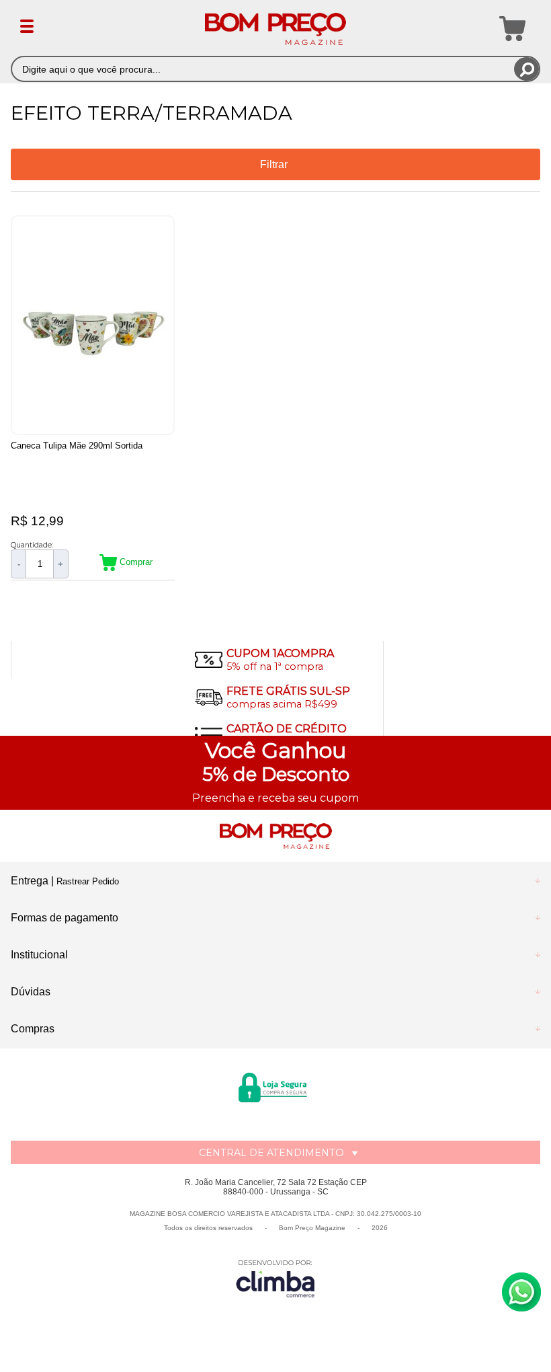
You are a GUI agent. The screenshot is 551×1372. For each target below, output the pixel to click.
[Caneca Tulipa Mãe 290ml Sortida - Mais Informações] (92, 325)
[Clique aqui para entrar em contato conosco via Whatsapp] (521, 1291)
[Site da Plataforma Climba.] (275, 1278)
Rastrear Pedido (87, 881)
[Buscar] (526, 69)
